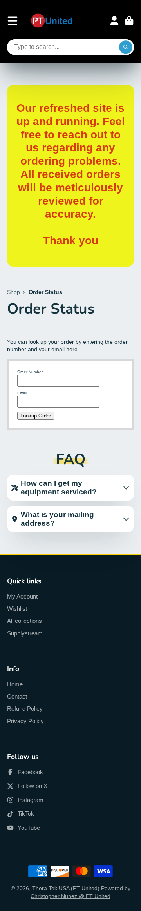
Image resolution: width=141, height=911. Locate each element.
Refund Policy (25, 708)
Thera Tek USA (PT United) (65, 888)
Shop (13, 292)
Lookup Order (35, 416)
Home (15, 684)
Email (22, 393)
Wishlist (17, 608)
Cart (129, 20)
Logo (51, 21)
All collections (24, 620)
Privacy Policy (25, 721)
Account (114, 20)
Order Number (30, 372)
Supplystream (25, 633)
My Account (22, 596)
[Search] (125, 47)
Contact (17, 696)
